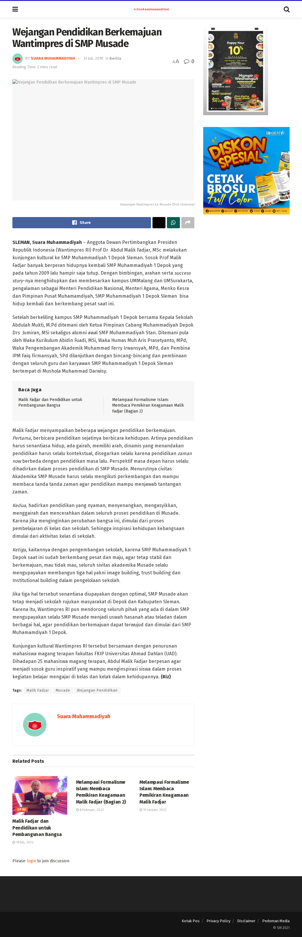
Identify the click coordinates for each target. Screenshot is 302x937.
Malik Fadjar (38, 690)
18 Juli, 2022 (24, 842)
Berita (115, 58)
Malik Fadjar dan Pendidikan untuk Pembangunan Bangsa (37, 827)
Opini (21, 809)
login (31, 860)
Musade (63, 690)
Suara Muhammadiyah (53, 58)
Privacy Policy (218, 921)
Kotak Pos (191, 921)
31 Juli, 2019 (93, 58)
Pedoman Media (276, 921)
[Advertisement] (246, 263)
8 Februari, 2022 (91, 810)
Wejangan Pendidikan (97, 690)
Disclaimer (246, 921)
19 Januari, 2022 (154, 810)
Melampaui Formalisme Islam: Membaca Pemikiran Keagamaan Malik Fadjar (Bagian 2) (148, 405)
